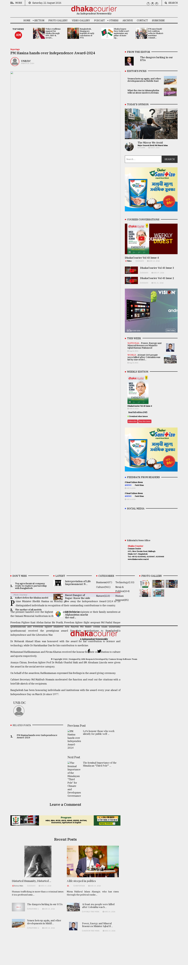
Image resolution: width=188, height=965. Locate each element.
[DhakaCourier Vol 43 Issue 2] (172, 585)
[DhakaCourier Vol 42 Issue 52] (158, 594)
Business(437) (104, 582)
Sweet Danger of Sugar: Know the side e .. (77, 598)
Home (27, 20)
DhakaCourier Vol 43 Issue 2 (157, 278)
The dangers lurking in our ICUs (44, 904)
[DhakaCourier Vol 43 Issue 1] (145, 594)
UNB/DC (26, 61)
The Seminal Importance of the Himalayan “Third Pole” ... (99, 764)
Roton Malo (19, 886)
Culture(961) (103, 587)
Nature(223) (103, 595)
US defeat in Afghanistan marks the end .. (76, 614)
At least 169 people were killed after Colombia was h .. (98, 906)
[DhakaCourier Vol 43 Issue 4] (145, 585)
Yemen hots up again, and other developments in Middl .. (44, 922)
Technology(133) (124, 582)
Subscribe (158, 20)
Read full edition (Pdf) (137, 412)
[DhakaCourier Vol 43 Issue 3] (158, 585)
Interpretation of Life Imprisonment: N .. (78, 583)
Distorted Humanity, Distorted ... (31, 881)
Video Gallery (81, 20)
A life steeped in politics (81, 881)
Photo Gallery (58, 20)
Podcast (99, 20)
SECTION (39, 20)
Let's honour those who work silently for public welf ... (98, 733)
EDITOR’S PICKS (136, 71)
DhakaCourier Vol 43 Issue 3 (157, 267)
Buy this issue (145, 421)
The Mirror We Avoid (150, 142)
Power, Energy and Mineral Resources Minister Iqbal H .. (97, 925)
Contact (142, 20)
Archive (127, 20)
